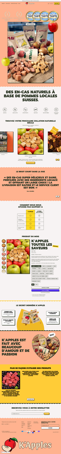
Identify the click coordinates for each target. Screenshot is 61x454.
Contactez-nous (14, 3)
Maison (3, 3)
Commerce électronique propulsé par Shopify (9, 432)
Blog (19, 3)
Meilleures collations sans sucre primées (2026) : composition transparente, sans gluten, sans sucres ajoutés (30, 374)
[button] (50, 3)
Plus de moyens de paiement (45, 292)
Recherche (29, 421)
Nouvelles (29, 428)
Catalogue (8, 3)
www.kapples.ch (7, 431)
